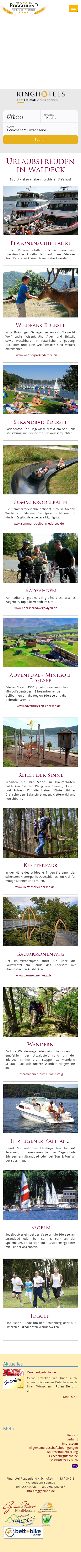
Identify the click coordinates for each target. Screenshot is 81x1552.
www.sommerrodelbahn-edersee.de (39, 523)
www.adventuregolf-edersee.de (39, 706)
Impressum (70, 1443)
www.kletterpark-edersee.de (35, 887)
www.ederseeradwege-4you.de (35, 608)
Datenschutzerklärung (62, 1452)
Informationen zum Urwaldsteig (40, 1074)
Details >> (70, 1397)
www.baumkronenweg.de (34, 975)
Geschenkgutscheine (63, 1456)
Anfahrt (72, 1439)
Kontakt (72, 1435)
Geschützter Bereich (64, 1460)
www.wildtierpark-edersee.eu (36, 355)
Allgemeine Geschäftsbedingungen (53, 1448)
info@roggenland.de (40, 1491)
